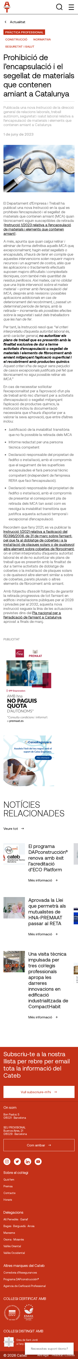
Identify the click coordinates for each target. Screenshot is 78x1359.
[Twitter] (17, 1161)
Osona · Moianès (13, 1239)
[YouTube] (38, 1161)
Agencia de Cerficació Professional (24, 1285)
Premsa (8, 1186)
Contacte (9, 1192)
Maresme (9, 1232)
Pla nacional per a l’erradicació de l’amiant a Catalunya (32, 615)
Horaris (7, 1199)
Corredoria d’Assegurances (20, 1272)
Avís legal (43, 1355)
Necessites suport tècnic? (49, 1348)
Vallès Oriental (12, 1246)
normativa (42, 39)
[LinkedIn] (27, 1161)
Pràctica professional (24, 32)
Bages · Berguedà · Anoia (18, 1226)
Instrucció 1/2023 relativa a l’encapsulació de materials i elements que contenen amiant (37, 229)
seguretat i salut (19, 46)
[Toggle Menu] (70, 7)
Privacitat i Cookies (63, 1355)
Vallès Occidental (14, 1252)
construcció (16, 39)
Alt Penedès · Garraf (15, 1219)
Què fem (8, 1179)
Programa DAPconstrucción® (21, 1279)
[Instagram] (6, 1161)
